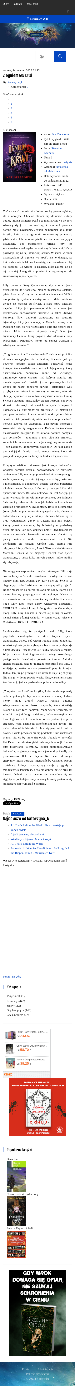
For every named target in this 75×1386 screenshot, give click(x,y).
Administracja (45, 1369)
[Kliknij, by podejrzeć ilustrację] (19, 156)
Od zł (25, 1036)
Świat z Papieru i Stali (20, 1228)
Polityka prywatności (37, 1374)
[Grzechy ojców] (37, 1312)
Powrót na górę (12, 976)
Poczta (25, 1369)
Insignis (67, 162)
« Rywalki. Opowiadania (45, 860)
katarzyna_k (15, 82)
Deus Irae (12, 1159)
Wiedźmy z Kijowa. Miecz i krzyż (31, 839)
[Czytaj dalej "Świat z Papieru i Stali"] (16, 1244)
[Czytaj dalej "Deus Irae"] (16, 1176)
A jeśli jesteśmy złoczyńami (27, 834)
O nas (6, 4)
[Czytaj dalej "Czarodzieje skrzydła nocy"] (16, 1210)
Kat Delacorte (60, 134)
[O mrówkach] (37, 1106)
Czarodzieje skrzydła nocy (23, 1194)
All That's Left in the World (27, 843)
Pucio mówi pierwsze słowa (31, 1059)
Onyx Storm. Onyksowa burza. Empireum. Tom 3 (32, 1045)
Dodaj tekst (32, 4)
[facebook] (68, 11)
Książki (17, 814)
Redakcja (17, 4)
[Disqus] (37, 920)
